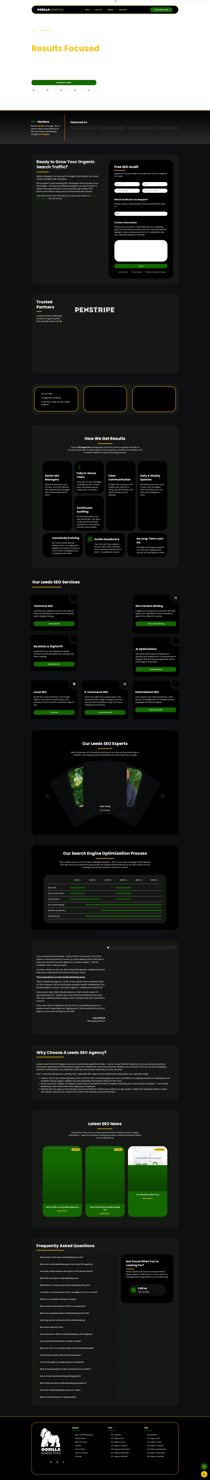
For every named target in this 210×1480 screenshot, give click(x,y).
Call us (142, 1288)
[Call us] (133, 1290)
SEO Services (45, 30)
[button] (154, 399)
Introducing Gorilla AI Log (147, 1194)
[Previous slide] (85, 41)
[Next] (162, 796)
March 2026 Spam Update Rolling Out (105, 1208)
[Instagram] (44, 1462)
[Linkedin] (38, 1462)
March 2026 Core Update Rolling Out (62, 1207)
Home (34, 30)
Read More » (62, 1211)
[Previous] (47, 796)
